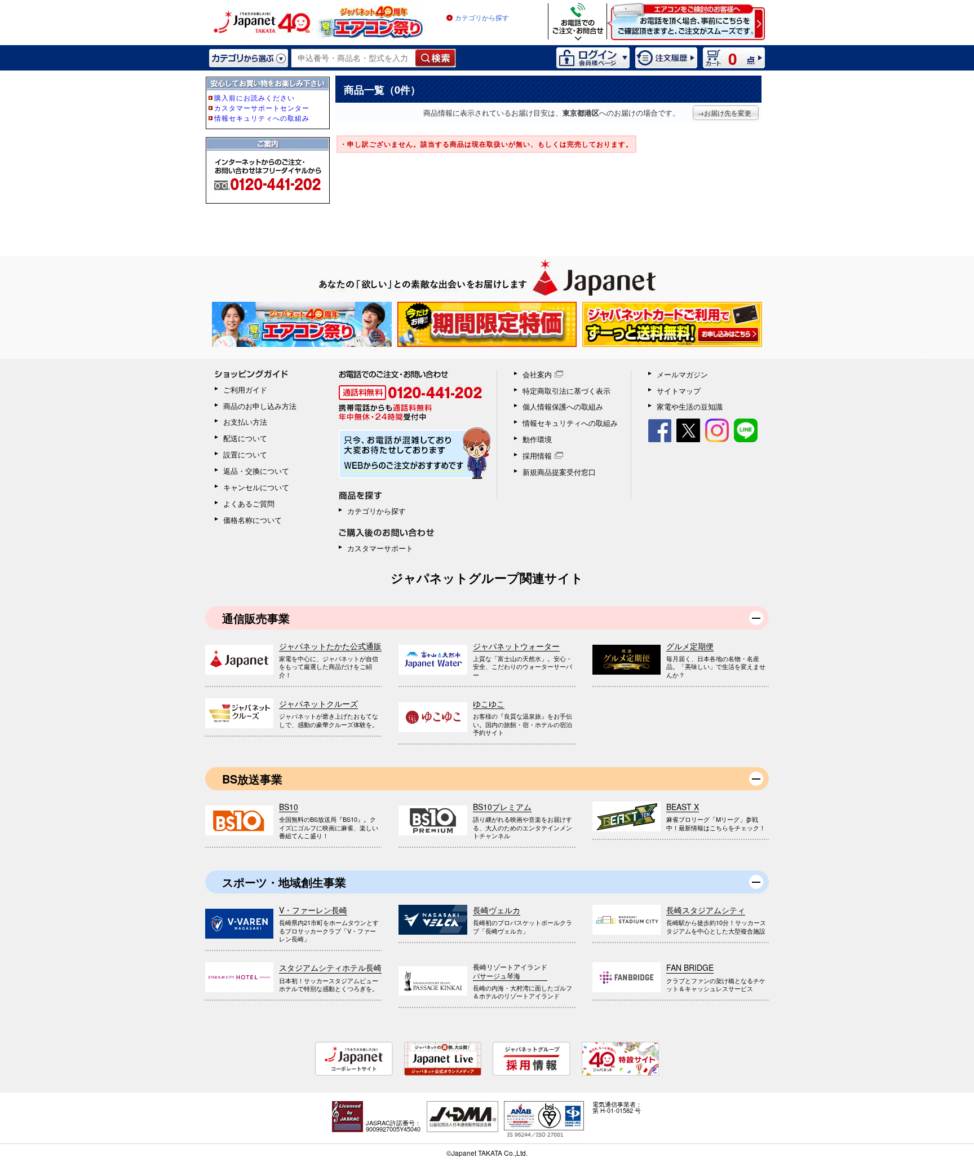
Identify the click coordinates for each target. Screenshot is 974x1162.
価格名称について (252, 519)
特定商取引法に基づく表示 (566, 390)
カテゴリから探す (482, 18)
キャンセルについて (256, 487)
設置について (245, 454)
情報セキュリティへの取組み (570, 422)
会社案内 (537, 374)
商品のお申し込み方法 (259, 405)
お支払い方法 (245, 421)
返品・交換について (256, 470)
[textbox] (353, 58)
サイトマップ (679, 390)
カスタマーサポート (380, 548)
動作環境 (537, 439)
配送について (245, 438)
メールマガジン (682, 374)
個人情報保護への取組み (563, 406)
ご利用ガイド (245, 389)
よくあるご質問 (249, 503)
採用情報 (537, 455)
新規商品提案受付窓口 (559, 471)
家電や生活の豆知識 (690, 406)
